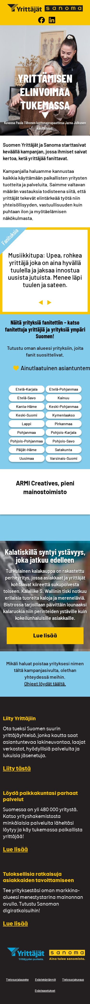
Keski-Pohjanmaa (63, 406)
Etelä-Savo (26, 397)
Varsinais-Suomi (63, 458)
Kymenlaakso (63, 415)
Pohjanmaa (26, 432)
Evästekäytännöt (45, 979)
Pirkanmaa (63, 423)
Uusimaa (26, 458)
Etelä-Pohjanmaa (63, 389)
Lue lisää (45, 636)
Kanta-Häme (26, 406)
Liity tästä (17, 769)
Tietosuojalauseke (17, 979)
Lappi (26, 423)
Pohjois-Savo (64, 441)
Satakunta (63, 449)
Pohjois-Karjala (63, 432)
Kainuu (63, 397)
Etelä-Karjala (26, 389)
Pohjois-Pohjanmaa (26, 441)
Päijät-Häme (26, 449)
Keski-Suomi (26, 415)
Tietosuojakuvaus (73, 979)
